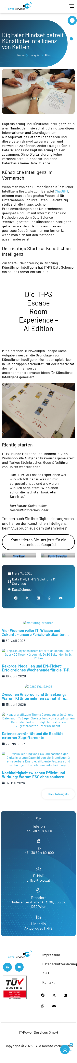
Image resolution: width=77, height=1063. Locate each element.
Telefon (38, 826)
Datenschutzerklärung (58, 964)
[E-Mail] (38, 869)
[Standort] (38, 890)
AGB (45, 973)
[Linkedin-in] (7, 967)
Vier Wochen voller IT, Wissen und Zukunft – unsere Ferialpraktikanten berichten (33, 634)
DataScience (22, 589)
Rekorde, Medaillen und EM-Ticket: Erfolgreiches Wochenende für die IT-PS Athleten (37, 670)
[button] (16, 598)
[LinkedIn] (38, 917)
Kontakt (48, 982)
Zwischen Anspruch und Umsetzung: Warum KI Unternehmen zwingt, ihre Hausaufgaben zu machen (34, 698)
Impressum (51, 955)
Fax (38, 848)
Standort (38, 897)
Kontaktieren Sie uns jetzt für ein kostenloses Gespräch (38, 542)
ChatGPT (61, 191)
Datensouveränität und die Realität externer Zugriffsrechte (32, 735)
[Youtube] (19, 967)
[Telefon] (38, 819)
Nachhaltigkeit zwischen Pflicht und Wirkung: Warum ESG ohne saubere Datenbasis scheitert (33, 776)
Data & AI (19, 579)
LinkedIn (38, 923)
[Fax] (38, 841)
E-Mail (38, 875)
